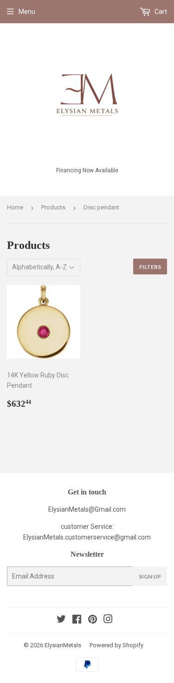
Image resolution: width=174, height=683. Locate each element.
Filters (150, 266)
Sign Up (150, 576)
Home (15, 207)
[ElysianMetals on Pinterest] (92, 620)
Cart (160, 11)
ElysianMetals (63, 645)
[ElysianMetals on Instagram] (108, 620)
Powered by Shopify (116, 645)
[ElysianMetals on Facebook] (77, 620)
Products (53, 207)
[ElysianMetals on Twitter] (61, 620)
